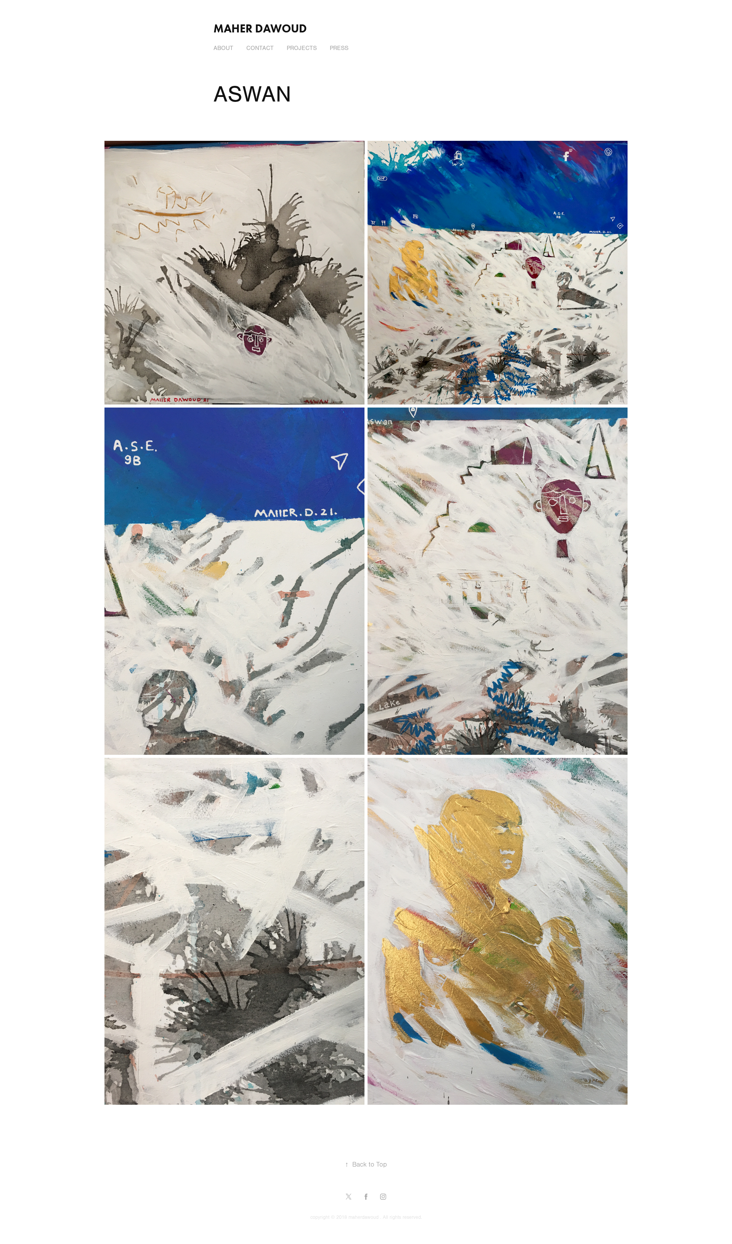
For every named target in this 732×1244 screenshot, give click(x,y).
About (223, 48)
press (339, 48)
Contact (260, 48)
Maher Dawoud (260, 28)
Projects (302, 48)
